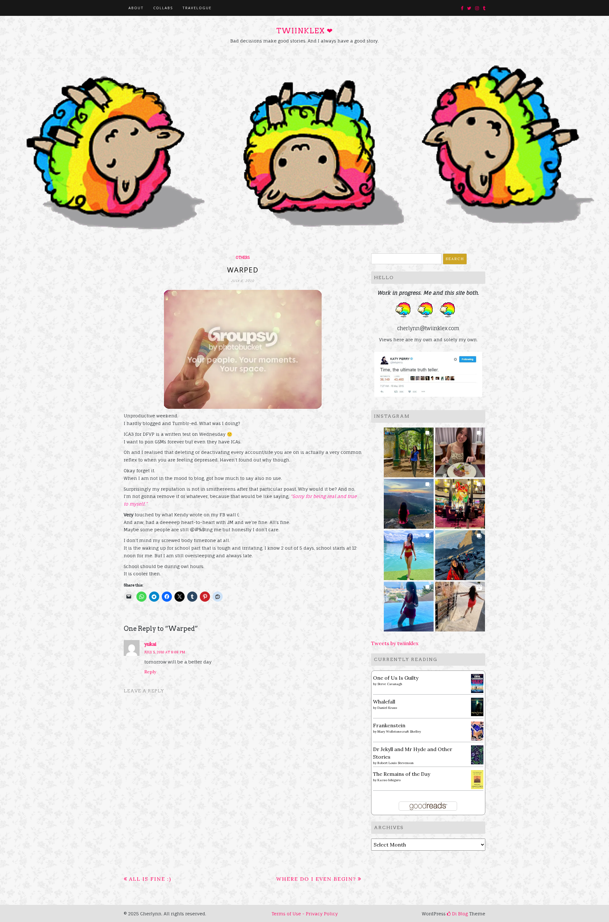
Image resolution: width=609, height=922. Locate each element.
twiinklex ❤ (304, 31)
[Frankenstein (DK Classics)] (477, 730)
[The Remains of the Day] (477, 779)
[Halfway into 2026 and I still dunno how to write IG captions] (460, 501)
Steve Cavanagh (389, 684)
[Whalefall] (477, 706)
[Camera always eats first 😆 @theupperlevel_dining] (460, 450)
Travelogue (197, 7)
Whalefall (384, 701)
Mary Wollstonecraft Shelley (399, 731)
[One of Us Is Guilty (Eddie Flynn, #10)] (477, 683)
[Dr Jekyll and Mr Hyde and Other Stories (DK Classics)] (477, 754)
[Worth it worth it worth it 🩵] (408, 553)
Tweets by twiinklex (394, 643)
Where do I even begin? (316, 879)
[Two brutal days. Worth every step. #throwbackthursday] (460, 553)
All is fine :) (150, 879)
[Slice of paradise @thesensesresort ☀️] (460, 604)
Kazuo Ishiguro (389, 780)
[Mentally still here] (408, 604)
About (136, 7)
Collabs (163, 7)
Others (243, 257)
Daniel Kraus (387, 708)
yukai (150, 644)
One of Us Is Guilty (395, 678)
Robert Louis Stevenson (395, 763)
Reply (150, 672)
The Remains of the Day (401, 774)
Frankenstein (389, 725)
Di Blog (459, 913)
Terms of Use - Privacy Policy (305, 913)
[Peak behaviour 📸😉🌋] (408, 501)
